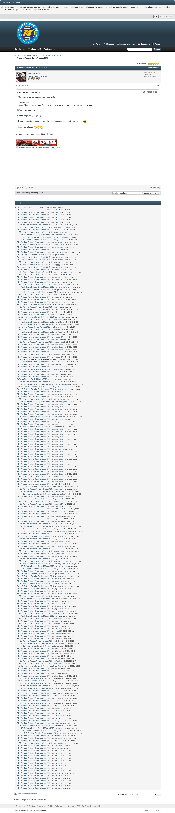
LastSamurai (59, 247)
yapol (56, 314)
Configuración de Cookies (91, 806)
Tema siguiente (36, 193)
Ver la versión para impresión (27, 794)
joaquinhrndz (64, 237)
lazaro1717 (58, 581)
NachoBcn (59, 225)
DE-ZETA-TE (59, 773)
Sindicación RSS (74, 806)
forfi (50, 207)
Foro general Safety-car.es (42, 55)
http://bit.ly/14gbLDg (32, 116)
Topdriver (59, 661)
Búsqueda (110, 44)
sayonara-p (60, 245)
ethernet (57, 302)
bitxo (56, 621)
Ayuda (157, 44)
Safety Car (18, 55)
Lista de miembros (127, 44)
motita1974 (60, 476)
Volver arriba (41, 806)
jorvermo (57, 277)
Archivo (56, 55)
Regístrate (48, 49)
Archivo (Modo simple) (56, 806)
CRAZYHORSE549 (61, 252)
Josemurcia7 (59, 242)
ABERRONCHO (61, 272)
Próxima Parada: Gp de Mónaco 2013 (30, 207)
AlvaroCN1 (58, 334)
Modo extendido (153, 67)
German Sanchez (62, 262)
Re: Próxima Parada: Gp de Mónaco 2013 (33, 257)
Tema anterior (23, 193)
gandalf (57, 282)
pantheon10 (58, 691)
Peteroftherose (59, 412)
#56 (158, 85)
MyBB (24, 810)
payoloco (59, 227)
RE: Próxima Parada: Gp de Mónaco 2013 (33, 210)
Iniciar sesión (36, 49)
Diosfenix (33, 73)
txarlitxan (59, 618)
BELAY (57, 397)
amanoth (59, 382)
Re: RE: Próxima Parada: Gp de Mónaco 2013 (35, 255)
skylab (57, 297)
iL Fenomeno (59, 534)
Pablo (62, 240)
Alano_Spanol (62, 287)
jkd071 (58, 354)
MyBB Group (41, 810)
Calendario (145, 44)
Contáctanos (20, 806)
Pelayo (57, 269)
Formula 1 (27, 55)
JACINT (57, 377)
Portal (98, 44)
